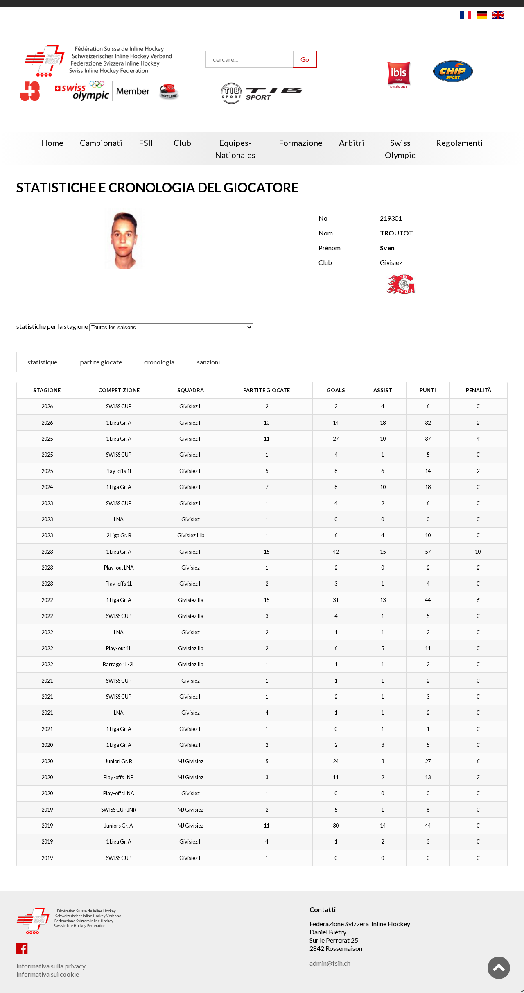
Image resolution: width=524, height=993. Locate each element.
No (323, 218)
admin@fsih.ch (329, 963)
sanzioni (208, 362)
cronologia (159, 362)
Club (325, 262)
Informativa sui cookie (47, 974)
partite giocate (101, 362)
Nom (325, 233)
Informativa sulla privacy (51, 966)
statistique (42, 362)
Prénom (329, 247)
